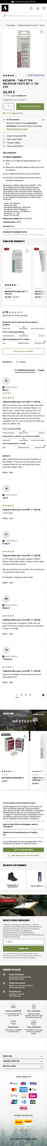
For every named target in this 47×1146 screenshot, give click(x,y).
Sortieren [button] (7, 362)
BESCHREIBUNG (9, 153)
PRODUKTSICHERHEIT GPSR (15, 232)
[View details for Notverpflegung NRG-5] (14, 746)
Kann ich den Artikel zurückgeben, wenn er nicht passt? (20, 825)
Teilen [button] (11, 472)
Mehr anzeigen (38, 714)
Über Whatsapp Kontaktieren (25, 856)
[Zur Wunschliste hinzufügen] (41, 31)
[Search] (5, 15)
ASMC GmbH (31, 1139)
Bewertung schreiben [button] (23, 351)
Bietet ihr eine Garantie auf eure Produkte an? (20, 833)
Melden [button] (5, 472)
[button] (17, 695)
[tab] (25, 371)
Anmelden (23, 949)
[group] (23, 312)
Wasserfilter (11, 25)
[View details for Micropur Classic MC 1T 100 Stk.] (17, 260)
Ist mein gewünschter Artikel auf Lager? (19, 803)
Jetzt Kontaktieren (23, 850)
